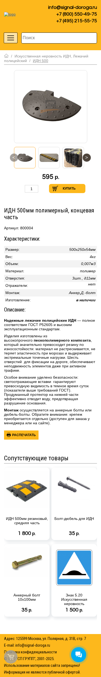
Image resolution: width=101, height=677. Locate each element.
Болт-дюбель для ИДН (74, 518)
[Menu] (10, 38)
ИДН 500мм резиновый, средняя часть (27, 520)
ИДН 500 (40, 61)
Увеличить (44, 188)
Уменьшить (19, 188)
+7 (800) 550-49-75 (76, 14)
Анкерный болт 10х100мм (26, 597)
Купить (69, 188)
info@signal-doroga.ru (72, 7)
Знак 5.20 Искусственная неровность (74, 599)
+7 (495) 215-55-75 (76, 20)
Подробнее (44, 535)
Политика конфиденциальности (30, 652)
